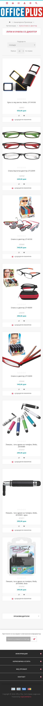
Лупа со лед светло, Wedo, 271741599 (21, 102)
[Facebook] (19, 646)
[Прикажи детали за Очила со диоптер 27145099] (21, 283)
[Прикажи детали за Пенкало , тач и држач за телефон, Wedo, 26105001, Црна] (21, 488)
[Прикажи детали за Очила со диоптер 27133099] (21, 351)
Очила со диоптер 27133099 (21, 376)
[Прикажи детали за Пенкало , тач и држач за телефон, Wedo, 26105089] (21, 419)
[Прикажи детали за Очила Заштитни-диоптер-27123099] (21, 146)
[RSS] (24, 646)
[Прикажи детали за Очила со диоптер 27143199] (21, 214)
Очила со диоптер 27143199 (21, 239)
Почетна (10, 22)
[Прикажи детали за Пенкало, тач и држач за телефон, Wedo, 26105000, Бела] (21, 556)
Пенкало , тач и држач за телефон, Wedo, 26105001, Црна (21, 514)
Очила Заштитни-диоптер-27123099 (21, 171)
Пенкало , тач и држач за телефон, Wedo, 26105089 (21, 445)
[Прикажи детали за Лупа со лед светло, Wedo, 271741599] (21, 77)
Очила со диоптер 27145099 (21, 308)
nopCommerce (26, 697)
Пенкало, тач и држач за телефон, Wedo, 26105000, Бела (21, 582)
